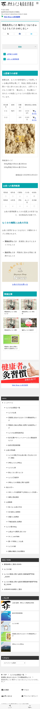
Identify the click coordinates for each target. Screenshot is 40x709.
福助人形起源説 (13, 497)
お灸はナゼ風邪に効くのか (17, 531)
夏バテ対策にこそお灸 (15, 541)
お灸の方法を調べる (20, 284)
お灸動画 (9, 502)
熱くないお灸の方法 (15, 507)
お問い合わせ (7, 696)
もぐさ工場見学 (13, 477)
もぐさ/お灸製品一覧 (13, 407)
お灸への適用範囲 (13, 59)
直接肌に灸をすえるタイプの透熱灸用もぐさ (22, 419)
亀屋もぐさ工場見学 (28, 330)
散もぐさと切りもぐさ (15, 472)
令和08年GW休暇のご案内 (13, 589)
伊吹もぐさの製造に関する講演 (18, 482)
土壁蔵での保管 (12, 54)
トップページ (8, 403)
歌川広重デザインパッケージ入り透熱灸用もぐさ (22, 439)
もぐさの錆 (12, 546)
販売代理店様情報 (14, 445)
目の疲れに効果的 (14, 512)
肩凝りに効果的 (13, 517)
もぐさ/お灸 (12, 412)
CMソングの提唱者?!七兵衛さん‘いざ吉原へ (23, 492)
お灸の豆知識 (10, 450)
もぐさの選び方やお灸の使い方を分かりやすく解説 (22, 456)
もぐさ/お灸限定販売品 (16, 433)
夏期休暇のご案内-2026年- (13, 564)
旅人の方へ (10, 487)
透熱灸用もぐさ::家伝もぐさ (10, 312)
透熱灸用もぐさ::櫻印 (10, 330)
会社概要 (6, 690)
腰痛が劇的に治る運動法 (16, 551)
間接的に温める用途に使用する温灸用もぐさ (11, 347)
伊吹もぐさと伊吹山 (15, 463)
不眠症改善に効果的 (15, 522)
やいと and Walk (13, 536)
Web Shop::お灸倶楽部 (12, 17)
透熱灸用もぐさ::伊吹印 (28, 312)
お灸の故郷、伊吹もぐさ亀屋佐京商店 (23, 603)
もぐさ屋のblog (11, 527)
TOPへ (30, 707)
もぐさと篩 (12, 467)
